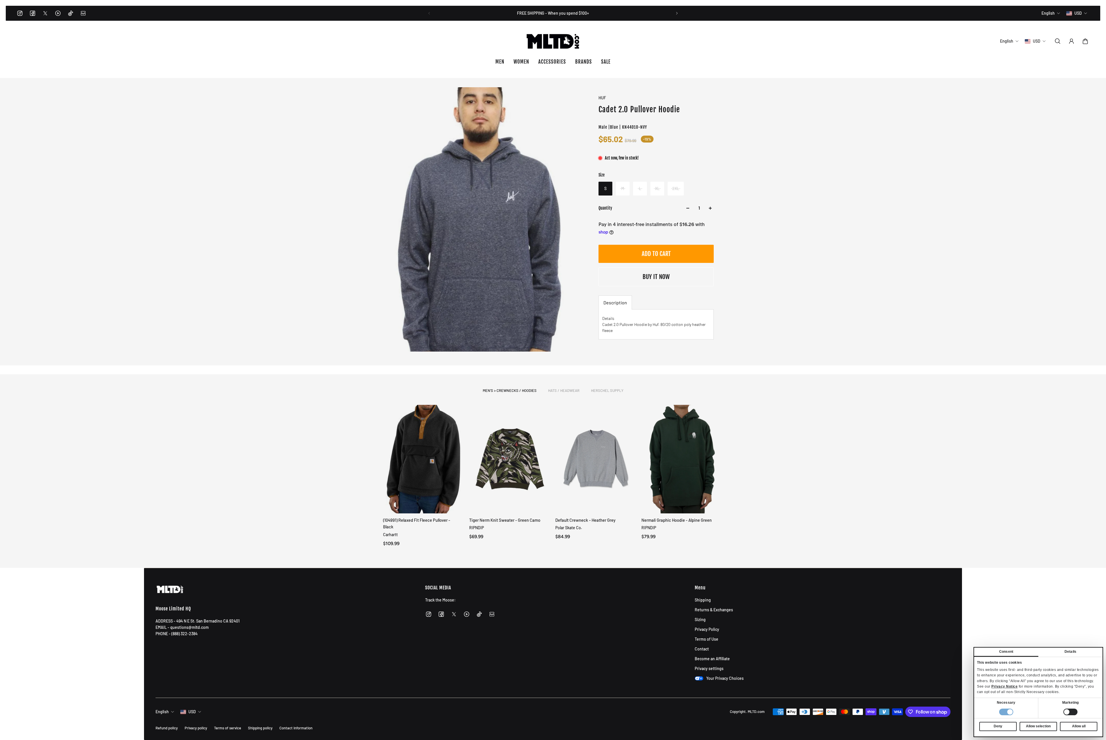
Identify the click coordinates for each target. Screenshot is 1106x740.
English (162, 711)
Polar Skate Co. (568, 527)
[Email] (83, 13)
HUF (602, 97)
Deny (998, 726)
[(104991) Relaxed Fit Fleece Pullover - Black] (424, 459)
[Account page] (1071, 41)
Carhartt (390, 534)
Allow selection (1038, 726)
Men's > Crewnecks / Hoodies (510, 390)
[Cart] (1085, 41)
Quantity (605, 208)
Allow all (1079, 726)
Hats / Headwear (563, 390)
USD (192, 711)
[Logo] (553, 41)
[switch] (1070, 712)
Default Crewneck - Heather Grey (585, 520)
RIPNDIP (476, 527)
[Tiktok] (70, 13)
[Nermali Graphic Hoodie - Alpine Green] (682, 459)
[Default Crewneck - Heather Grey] (596, 459)
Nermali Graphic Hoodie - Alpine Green (676, 520)
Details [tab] (1070, 652)
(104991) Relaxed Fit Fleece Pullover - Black (416, 524)
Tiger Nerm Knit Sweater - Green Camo (504, 520)
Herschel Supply (607, 390)
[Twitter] (45, 13)
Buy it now (656, 276)
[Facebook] (32, 13)
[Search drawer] (1058, 41)
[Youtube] (58, 13)
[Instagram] (20, 13)
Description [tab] (615, 302)
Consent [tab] (1006, 652)
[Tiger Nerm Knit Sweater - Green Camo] (510, 459)
